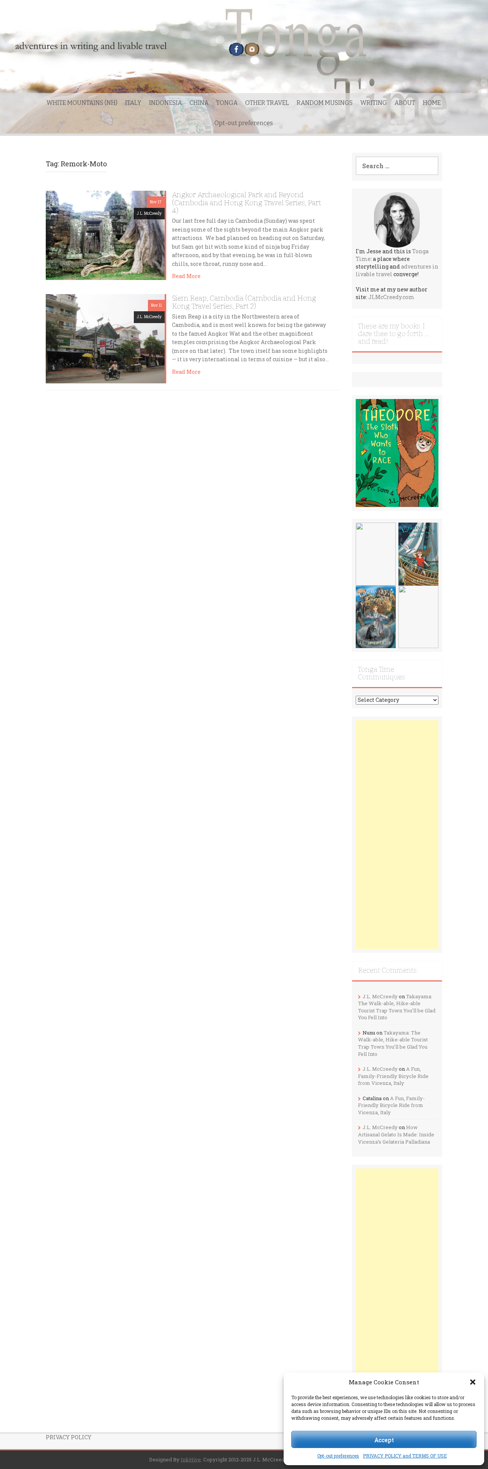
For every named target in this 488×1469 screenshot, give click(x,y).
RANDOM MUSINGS (325, 102)
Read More (186, 276)
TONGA (227, 102)
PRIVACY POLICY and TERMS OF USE (405, 1456)
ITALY (133, 102)
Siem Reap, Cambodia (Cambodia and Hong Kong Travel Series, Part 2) (244, 302)
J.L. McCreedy (149, 213)
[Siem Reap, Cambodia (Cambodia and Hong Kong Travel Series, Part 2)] (105, 338)
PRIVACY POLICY (69, 1437)
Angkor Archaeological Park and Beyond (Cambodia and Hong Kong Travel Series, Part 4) (246, 202)
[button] (473, 1382)
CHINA (199, 102)
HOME (432, 102)
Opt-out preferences (338, 1456)
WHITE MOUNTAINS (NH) (82, 102)
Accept (384, 1439)
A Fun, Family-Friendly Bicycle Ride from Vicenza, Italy (393, 1075)
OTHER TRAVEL (267, 102)
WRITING (373, 102)
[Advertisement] (397, 834)
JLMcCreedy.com (391, 297)
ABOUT (405, 102)
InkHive (191, 1459)
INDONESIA (165, 102)
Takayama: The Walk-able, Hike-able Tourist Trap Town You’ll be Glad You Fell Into (396, 1007)
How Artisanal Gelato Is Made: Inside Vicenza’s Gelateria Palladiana (396, 1134)
